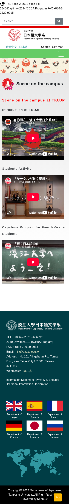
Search (45, 46)
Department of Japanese (34, 435)
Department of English (14, 416)
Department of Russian (54, 435)
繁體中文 (11, 46)
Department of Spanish (34, 416)
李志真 (28, 370)
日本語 (23, 46)
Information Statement (20, 379)
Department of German (14, 435)
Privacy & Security (47, 379)
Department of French (54, 416)
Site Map (57, 46)
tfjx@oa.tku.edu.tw (27, 351)
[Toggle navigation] (61, 54)
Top (58, 497)
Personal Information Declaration (27, 384)
